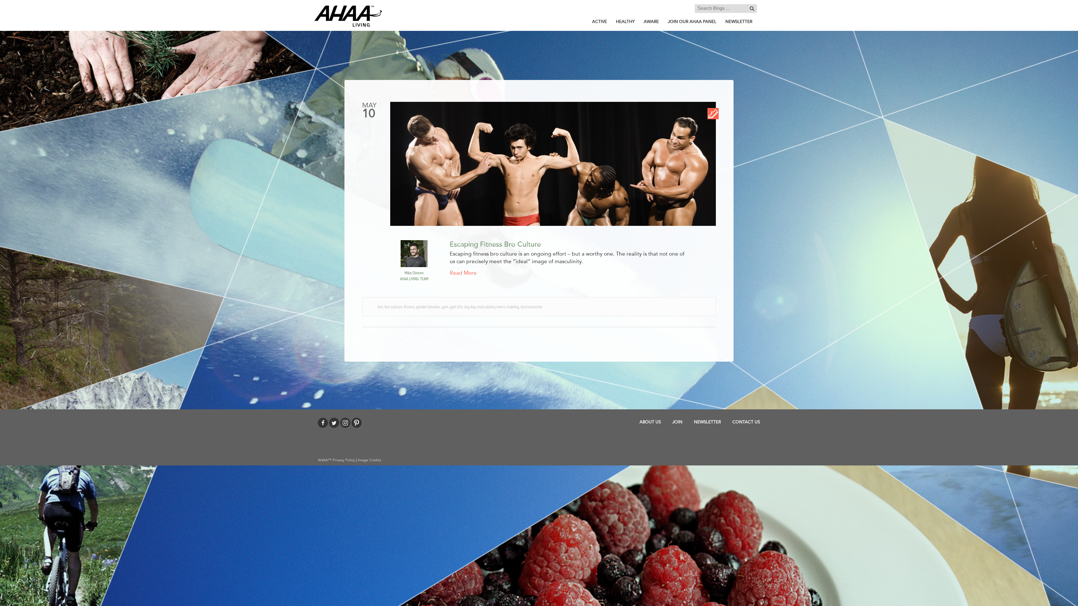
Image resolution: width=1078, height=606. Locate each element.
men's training (508, 306)
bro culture (393, 306)
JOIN (677, 421)
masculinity (486, 306)
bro (380, 306)
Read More (463, 273)
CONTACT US (746, 421)
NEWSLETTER (738, 21)
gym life (456, 306)
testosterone (531, 306)
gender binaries (428, 306)
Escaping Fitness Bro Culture (495, 244)
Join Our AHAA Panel (692, 21)
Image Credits (369, 460)
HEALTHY (625, 21)
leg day (470, 306)
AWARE (651, 21)
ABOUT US (650, 421)
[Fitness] (713, 113)
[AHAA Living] (348, 15)
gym (445, 306)
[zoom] (553, 164)
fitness (409, 306)
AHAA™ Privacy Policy (336, 460)
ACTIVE (599, 21)
